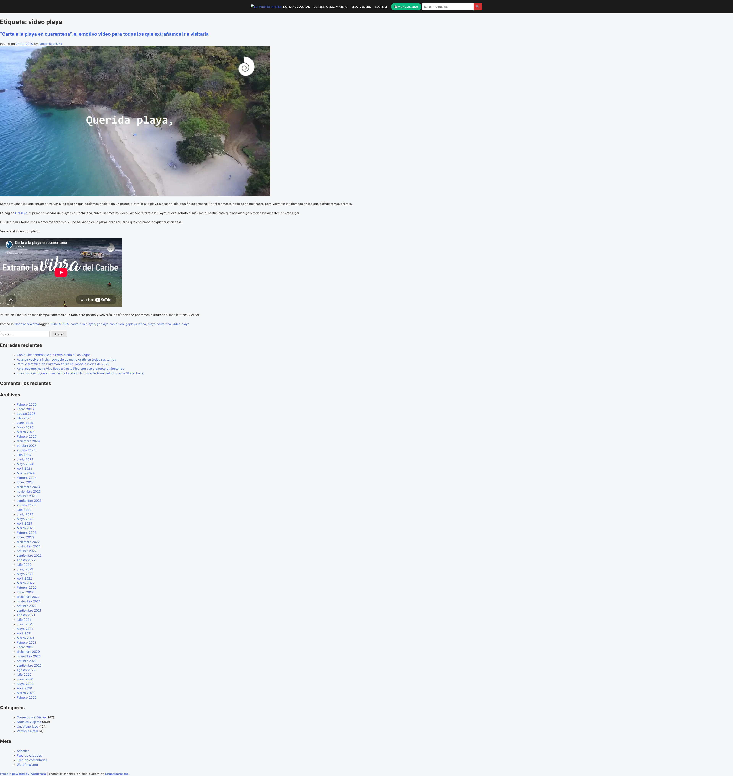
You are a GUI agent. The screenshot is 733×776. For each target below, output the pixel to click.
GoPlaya (21, 213)
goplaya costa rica (110, 324)
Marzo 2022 (26, 583)
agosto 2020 (26, 670)
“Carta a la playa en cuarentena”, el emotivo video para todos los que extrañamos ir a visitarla (104, 34)
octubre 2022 (27, 551)
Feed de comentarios (32, 760)
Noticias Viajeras (296, 6)
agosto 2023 (26, 505)
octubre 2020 (27, 661)
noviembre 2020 (29, 656)
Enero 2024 (25, 482)
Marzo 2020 (26, 693)
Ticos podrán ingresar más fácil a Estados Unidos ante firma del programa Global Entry (80, 373)
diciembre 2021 (28, 597)
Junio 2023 (25, 514)
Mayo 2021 (25, 629)
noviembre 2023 (29, 491)
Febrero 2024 (26, 478)
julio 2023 (24, 510)
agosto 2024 (26, 450)
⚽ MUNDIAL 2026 (406, 6)
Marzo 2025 (26, 432)
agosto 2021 (26, 615)
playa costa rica (159, 324)
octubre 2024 (27, 446)
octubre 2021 (26, 606)
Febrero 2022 (26, 587)
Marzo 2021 (25, 638)
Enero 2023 (25, 537)
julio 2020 (24, 674)
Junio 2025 (25, 423)
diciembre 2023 (28, 487)
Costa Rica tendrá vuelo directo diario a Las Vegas (53, 355)
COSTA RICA (59, 324)
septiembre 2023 (29, 500)
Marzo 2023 (26, 528)
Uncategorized (27, 726)
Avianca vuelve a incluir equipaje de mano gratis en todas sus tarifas (66, 359)
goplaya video (135, 324)
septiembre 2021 (29, 610)
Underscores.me (116, 774)
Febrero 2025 (26, 436)
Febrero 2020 (26, 697)
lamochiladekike (50, 44)
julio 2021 (24, 619)
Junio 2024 (25, 459)
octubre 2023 (27, 496)
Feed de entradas (29, 755)
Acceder (23, 751)
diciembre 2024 (28, 441)
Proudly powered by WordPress (23, 774)
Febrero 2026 (26, 404)
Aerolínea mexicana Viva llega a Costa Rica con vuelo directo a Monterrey (70, 368)
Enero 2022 (25, 592)
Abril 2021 (24, 633)
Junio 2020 (25, 679)
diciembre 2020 (28, 652)
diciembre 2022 (28, 542)
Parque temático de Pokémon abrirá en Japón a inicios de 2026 (63, 364)
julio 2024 (24, 455)
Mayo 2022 (25, 574)
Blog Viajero (361, 6)
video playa (181, 324)
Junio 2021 (25, 624)
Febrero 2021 (26, 642)
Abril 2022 (24, 578)
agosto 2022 (26, 560)
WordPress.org (27, 764)
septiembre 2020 (29, 665)
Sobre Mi (381, 6)
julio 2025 (24, 418)
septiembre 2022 (29, 555)
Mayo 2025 (25, 427)
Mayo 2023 (25, 519)
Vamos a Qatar (27, 731)
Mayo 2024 (25, 464)
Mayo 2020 (25, 684)
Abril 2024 (24, 468)
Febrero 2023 (26, 533)
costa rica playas (82, 324)
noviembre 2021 (28, 601)
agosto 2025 (26, 413)
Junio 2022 (25, 569)
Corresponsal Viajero (331, 6)
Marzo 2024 (26, 473)
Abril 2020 (24, 688)
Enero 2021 (25, 647)
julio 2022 (24, 565)
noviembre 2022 (29, 546)
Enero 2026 (25, 409)
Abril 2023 (24, 523)
